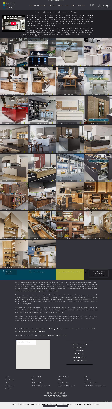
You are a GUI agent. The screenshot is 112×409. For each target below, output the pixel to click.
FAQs (33, 380)
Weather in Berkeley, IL (79, 347)
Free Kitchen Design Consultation (99, 272)
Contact (8, 389)
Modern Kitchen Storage (67, 238)
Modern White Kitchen (67, 123)
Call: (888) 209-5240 (39, 272)
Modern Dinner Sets (67, 94)
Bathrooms (41, 5)
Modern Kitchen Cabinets (67, 181)
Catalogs (87, 380)
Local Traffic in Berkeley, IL (79, 357)
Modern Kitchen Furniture (39, 123)
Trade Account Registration (49, 395)
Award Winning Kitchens (66, 386)
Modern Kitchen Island (67, 65)
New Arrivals (9, 386)
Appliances (52, 5)
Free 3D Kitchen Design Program (71, 272)
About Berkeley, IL (80, 354)
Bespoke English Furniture (40, 386)
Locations (81, 5)
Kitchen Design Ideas (91, 383)
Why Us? (8, 377)
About (67, 5)
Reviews (60, 380)
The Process (9, 380)
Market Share (36, 377)
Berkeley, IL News (80, 350)
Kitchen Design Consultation (99, 161)
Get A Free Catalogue (9, 272)
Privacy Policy (92, 404)
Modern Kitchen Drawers (11, 123)
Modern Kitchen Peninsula (11, 94)
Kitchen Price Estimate (98, 79)
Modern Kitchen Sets (39, 181)
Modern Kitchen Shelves (95, 238)
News (73, 5)
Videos (60, 5)
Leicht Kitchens (63, 377)
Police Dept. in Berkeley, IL (79, 360)
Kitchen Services (63, 383)
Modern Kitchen (11, 65)
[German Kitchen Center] (9, 8)
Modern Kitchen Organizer (11, 267)
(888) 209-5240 (40, 331)
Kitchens (32, 5)
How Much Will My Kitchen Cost (95, 386)
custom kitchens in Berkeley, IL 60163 (48, 329)
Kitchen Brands (36, 383)
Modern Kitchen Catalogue (98, 120)
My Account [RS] (58, 395)
